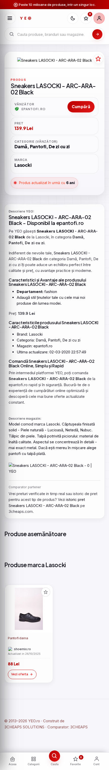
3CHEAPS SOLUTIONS (24, 727)
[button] (45, 592)
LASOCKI (42, 217)
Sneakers (19, 217)
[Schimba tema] (72, 18)
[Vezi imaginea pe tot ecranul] (54, 60)
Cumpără (81, 106)
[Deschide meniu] (9, 18)
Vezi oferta (19, 674)
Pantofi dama (18, 638)
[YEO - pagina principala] (41, 18)
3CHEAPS (79, 727)
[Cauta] (97, 34)
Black (15, 223)
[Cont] (99, 18)
